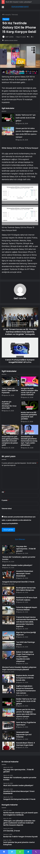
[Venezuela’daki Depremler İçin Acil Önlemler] (8, 735)
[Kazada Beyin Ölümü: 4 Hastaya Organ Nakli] (8, 746)
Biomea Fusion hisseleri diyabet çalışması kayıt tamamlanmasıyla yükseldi (19, 668)
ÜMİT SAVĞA (9, 37)
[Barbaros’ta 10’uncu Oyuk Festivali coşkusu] (8, 600)
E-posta (5, 500)
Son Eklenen (20, 539)
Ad (3, 492)
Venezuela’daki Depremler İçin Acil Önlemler (23, 734)
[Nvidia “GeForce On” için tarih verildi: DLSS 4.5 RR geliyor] (8, 118)
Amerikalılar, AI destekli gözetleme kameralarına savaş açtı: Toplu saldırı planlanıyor (29, 441)
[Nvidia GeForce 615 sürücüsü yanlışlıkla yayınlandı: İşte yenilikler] (29, 405)
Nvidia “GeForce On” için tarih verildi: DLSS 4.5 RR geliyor (26, 118)
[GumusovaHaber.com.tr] (20, 7)
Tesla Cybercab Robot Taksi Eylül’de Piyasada (10, 390)
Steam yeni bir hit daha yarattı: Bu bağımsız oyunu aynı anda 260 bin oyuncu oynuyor (26, 713)
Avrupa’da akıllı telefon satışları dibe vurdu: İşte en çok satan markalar (29, 391)
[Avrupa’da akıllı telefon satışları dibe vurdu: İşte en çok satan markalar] (29, 381)
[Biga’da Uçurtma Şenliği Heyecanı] (8, 635)
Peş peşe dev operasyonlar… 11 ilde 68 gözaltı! (26, 548)
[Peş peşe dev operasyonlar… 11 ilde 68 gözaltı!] (8, 549)
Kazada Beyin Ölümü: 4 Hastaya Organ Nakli (25, 744)
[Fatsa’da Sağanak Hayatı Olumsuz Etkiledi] (8, 610)
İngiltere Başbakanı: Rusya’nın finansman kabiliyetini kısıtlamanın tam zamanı (26, 689)
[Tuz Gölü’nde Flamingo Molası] (8, 645)
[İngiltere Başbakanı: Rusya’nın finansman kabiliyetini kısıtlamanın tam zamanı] (8, 689)
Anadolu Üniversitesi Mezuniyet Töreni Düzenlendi (24, 573)
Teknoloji (15, 14)
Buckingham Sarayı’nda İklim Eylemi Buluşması (26, 589)
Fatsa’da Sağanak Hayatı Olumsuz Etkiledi (26, 608)
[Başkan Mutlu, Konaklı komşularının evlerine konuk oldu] (8, 678)
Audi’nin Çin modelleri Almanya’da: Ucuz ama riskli (9, 405)
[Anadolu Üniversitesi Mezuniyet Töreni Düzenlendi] (8, 574)
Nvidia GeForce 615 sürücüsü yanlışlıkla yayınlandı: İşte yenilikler (29, 415)
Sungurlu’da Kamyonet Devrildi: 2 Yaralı (18, 582)
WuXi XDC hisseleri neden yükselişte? (19, 2)
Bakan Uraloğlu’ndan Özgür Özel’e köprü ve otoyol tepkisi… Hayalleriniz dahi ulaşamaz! (25, 656)
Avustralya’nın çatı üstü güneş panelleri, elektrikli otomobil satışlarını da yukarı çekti (10, 441)
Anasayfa (7, 14)
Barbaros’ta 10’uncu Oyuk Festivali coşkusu (26, 598)
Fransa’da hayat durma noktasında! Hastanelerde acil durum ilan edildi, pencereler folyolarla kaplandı (27, 622)
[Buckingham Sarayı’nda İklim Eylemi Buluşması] (8, 591)
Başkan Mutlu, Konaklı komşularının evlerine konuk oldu (25, 677)
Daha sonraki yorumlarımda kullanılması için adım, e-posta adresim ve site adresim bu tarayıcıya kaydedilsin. (18, 520)
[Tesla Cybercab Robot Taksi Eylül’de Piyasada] (10, 381)
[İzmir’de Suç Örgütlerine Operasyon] (8, 725)
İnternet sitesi (7, 508)
